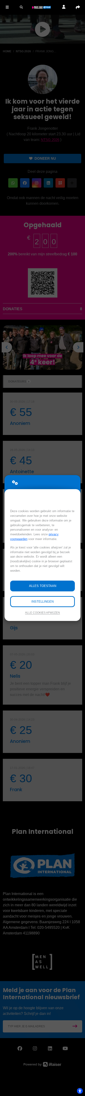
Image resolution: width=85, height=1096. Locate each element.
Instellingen (42, 601)
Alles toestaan (42, 586)
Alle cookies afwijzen (42, 612)
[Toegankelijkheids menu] (80, 1091)
